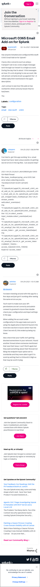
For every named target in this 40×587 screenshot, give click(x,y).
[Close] (37, 567)
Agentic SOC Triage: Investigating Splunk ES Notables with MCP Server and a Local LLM (20, 504)
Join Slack (20, 436)
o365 (21, 110)
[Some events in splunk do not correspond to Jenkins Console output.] (38, 138)
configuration (15, 101)
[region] (20, 575)
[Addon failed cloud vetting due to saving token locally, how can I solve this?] (33, 138)
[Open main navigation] (37, 4)
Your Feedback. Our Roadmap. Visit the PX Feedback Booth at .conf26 (19, 485)
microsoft (12, 110)
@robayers (7, 289)
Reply (8, 126)
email (3, 110)
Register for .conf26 (20, 404)
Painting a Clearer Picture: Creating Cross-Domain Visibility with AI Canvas (19, 524)
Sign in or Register (26, 21)
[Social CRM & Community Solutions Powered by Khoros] (32, 550)
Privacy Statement (19, 577)
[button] (37, 33)
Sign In (28, 4)
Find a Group (20, 465)
